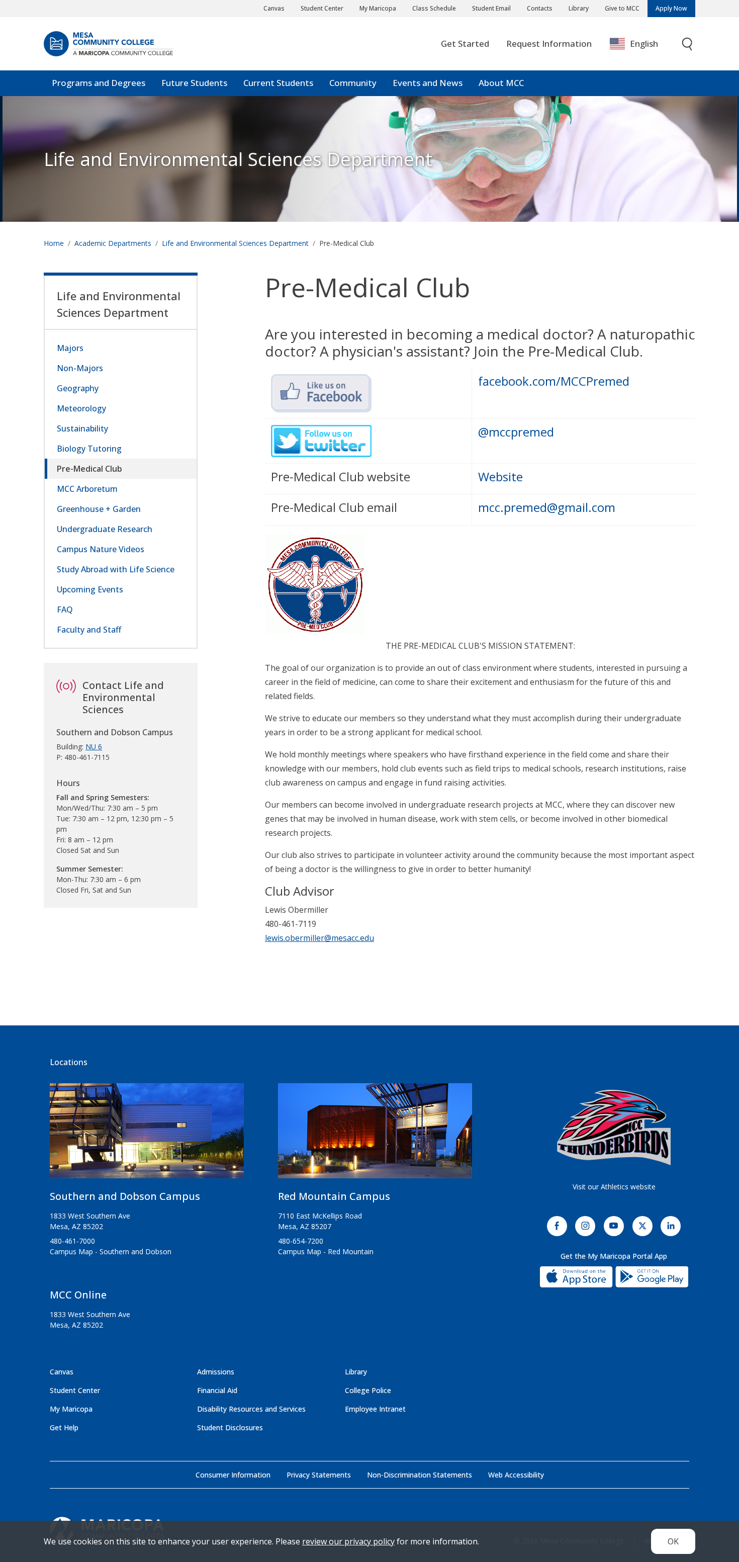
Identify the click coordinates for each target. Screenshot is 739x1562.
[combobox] (641, 44)
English (644, 43)
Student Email (491, 8)
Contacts (539, 8)
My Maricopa (377, 8)
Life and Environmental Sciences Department (238, 158)
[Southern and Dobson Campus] (147, 1134)
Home (54, 243)
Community (353, 83)
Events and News (428, 83)
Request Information (549, 43)
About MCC (501, 83)
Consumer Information (233, 1475)
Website (500, 476)
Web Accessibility (516, 1475)
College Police (368, 1390)
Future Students (194, 83)
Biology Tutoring (89, 448)
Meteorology (81, 408)
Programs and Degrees (98, 83)
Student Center (322, 8)
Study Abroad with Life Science (115, 569)
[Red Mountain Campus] (375, 1134)
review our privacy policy (348, 1541)
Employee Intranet (375, 1409)
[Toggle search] (687, 44)
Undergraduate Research (104, 529)
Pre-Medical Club (89, 468)
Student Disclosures (230, 1427)
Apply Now (671, 8)
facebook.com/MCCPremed (553, 381)
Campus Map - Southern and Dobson (110, 1251)
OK (673, 1541)
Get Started (465, 43)
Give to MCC (622, 8)
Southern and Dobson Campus (125, 1196)
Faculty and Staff (89, 629)
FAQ (65, 609)
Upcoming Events (90, 589)
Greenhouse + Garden (99, 508)
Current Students (278, 83)
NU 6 (93, 746)
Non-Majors (80, 368)
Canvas (274, 8)
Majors (70, 348)
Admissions (215, 1371)
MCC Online (78, 1294)
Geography (78, 388)
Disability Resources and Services (251, 1409)
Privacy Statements (319, 1475)
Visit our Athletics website (614, 1186)
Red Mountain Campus (334, 1196)
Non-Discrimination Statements (419, 1475)
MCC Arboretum (87, 488)
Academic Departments (112, 243)
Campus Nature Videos (100, 549)
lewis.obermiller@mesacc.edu (319, 937)
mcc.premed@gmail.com (546, 507)
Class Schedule (434, 8)
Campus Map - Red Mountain (326, 1251)
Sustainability (82, 428)
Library (579, 8)
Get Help (64, 1427)
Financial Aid (217, 1390)
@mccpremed (516, 431)
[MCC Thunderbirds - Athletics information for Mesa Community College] (613, 1127)
